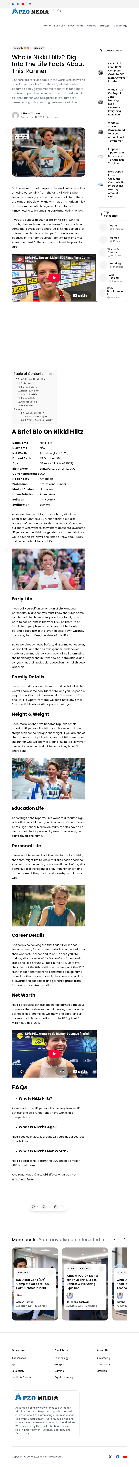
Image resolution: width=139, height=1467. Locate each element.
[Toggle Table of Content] (50, 374)
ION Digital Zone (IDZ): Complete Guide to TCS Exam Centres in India (116, 72)
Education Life (29, 394)
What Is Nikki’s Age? (37, 416)
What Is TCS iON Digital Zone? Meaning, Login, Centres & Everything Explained (115, 102)
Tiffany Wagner (30, 113)
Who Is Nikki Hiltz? (35, 413)
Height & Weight (30, 390)
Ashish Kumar (24, 1302)
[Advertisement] (48, 334)
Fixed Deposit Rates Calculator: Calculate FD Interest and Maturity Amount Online (116, 184)
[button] (30, 3)
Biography (39, 48)
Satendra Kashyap (78, 1302)
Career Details (29, 401)
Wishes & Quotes (113, 251)
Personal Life (28, 398)
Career (71, 1268)
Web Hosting (114, 276)
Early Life (26, 383)
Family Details (29, 387)
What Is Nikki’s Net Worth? (40, 420)
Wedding (115, 263)
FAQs (19, 409)
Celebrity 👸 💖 (21, 48)
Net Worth (27, 405)
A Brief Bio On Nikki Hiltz (30, 379)
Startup (122, 1272)
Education (23, 1272)
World (113, 225)
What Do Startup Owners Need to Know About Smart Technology (116, 131)
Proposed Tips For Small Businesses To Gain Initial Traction (116, 156)
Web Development (115, 291)
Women (114, 237)
